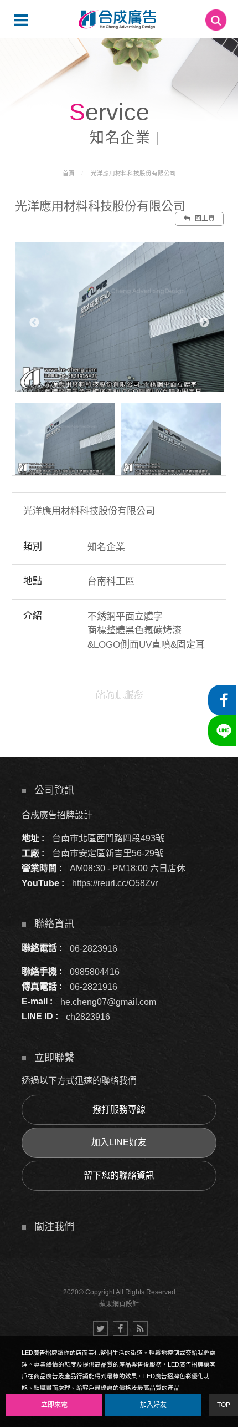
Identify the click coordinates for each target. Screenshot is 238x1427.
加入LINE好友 (119, 1142)
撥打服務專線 (119, 1109)
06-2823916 (93, 948)
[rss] (140, 1328)
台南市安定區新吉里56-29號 (107, 853)
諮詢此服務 (119, 695)
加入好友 (153, 1405)
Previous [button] (34, 322)
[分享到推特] (100, 1328)
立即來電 (54, 1405)
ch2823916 (88, 1016)
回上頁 (204, 218)
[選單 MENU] (21, 20)
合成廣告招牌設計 (57, 815)
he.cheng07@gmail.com (108, 1001)
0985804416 (95, 971)
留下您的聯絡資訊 (119, 1175)
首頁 (69, 173)
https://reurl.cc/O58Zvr (115, 883)
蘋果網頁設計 (119, 1304)
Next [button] (204, 322)
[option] (119, 317)
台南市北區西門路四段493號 (108, 838)
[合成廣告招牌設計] (117, 19)
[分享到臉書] (120, 1328)
